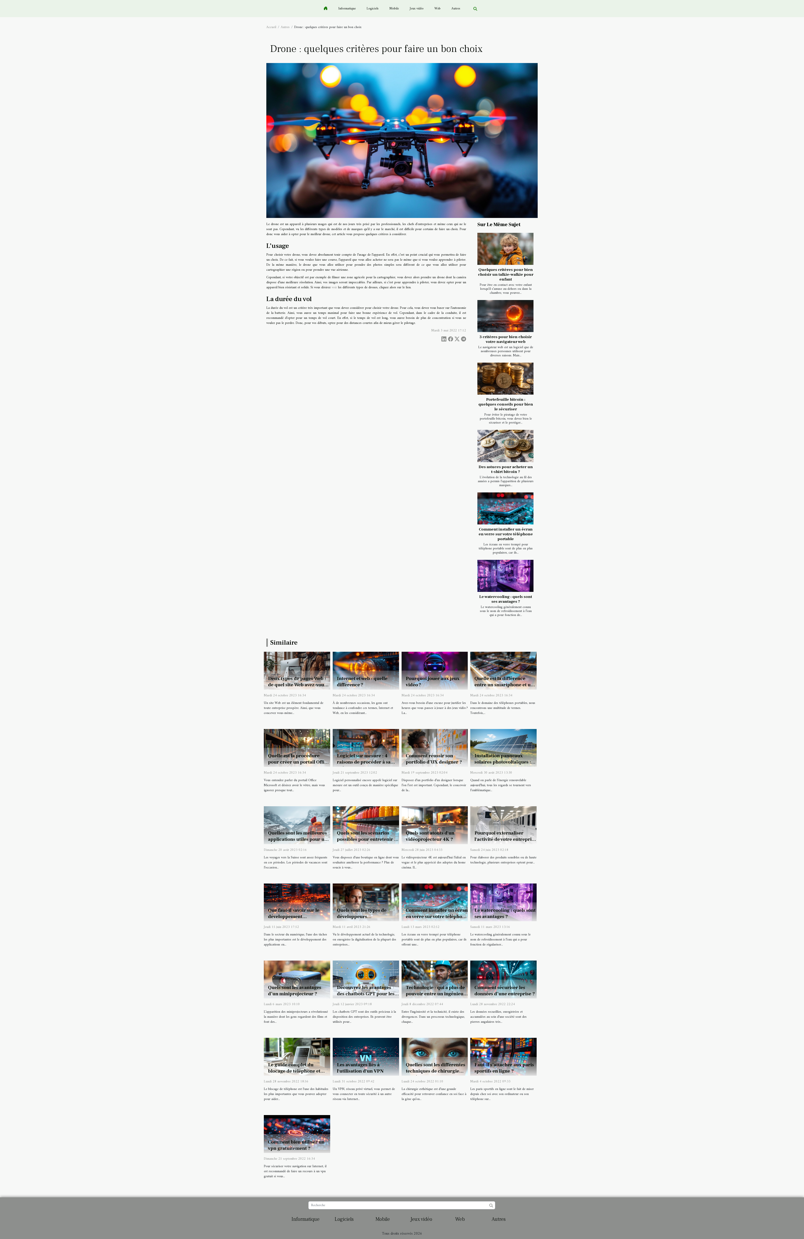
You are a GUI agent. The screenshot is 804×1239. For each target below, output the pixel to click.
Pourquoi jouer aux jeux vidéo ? (433, 681)
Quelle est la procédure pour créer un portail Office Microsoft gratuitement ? (298, 762)
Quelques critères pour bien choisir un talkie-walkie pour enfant (505, 274)
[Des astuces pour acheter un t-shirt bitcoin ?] (505, 446)
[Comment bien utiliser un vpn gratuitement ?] (297, 1134)
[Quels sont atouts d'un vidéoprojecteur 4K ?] (435, 825)
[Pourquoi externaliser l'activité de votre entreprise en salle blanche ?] (503, 825)
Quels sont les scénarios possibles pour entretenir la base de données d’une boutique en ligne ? (367, 842)
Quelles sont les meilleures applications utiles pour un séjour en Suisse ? (297, 839)
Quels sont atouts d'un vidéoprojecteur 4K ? (430, 836)
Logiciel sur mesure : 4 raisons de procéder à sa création (363, 762)
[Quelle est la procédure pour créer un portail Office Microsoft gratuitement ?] (297, 748)
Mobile (394, 9)
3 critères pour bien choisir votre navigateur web (505, 339)
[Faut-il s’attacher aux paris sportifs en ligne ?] (503, 1057)
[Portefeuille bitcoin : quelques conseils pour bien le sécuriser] (505, 379)
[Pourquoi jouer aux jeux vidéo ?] (435, 671)
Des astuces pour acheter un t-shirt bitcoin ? (506, 469)
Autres (455, 9)
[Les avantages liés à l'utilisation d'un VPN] (366, 1057)
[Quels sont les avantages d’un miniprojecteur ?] (297, 979)
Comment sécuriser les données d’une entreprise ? (504, 990)
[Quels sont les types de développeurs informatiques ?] (366, 902)
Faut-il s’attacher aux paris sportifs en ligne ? (504, 1068)
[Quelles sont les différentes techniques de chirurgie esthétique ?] (435, 1057)
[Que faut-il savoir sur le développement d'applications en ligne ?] (297, 902)
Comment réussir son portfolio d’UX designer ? (434, 759)
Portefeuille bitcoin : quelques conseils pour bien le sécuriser (505, 404)
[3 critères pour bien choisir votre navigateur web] (505, 316)
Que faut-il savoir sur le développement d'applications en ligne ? (295, 916)
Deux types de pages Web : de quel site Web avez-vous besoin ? (297, 684)
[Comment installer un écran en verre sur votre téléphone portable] (505, 508)
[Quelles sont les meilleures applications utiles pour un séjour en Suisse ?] (297, 825)
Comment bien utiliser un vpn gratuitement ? (296, 1145)
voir (334, 287)
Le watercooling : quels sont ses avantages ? (505, 599)
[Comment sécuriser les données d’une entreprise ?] (503, 979)
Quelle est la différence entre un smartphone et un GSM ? (503, 684)
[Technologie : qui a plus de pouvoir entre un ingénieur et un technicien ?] (435, 979)
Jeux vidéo (417, 9)
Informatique (347, 9)
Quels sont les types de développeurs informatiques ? (362, 916)
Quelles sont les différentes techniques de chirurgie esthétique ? (435, 1071)
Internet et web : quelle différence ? (362, 681)
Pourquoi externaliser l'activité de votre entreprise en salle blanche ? (505, 839)
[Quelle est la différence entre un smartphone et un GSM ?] (503, 671)
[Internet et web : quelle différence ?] (366, 671)
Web (437, 9)
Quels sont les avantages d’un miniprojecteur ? (294, 990)
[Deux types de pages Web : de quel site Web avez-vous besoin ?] (297, 671)
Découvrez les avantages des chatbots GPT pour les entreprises (365, 993)
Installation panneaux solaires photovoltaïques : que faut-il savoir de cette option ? (502, 765)
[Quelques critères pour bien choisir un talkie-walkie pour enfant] (505, 249)
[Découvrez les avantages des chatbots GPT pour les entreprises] (366, 979)
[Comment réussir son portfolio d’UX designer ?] (435, 748)
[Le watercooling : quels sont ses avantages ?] (505, 576)
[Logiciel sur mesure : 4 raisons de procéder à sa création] (366, 748)
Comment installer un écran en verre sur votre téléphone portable (506, 534)
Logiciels (373, 9)
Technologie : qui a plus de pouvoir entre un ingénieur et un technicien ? (436, 993)
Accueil (271, 27)
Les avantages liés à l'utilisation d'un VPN (360, 1068)
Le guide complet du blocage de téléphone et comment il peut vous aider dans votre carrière (298, 1074)
